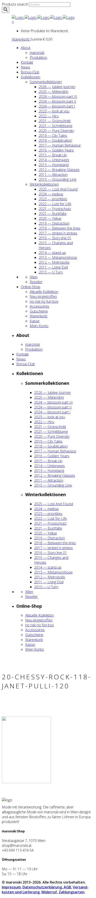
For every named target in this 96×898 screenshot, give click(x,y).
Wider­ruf (49, 892)
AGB (67, 887)
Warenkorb (21, 39)
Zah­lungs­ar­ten (71, 892)
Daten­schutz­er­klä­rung (42, 887)
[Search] (5, 10)
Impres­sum (11, 887)
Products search (15, 4)
